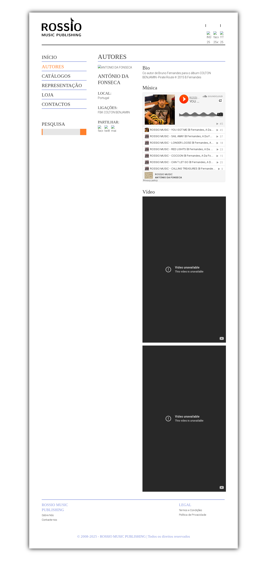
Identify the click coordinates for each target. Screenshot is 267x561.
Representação (62, 85)
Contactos (56, 104)
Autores (53, 66)
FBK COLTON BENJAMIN (114, 112)
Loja (48, 95)
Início (49, 57)
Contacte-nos (49, 519)
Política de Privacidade (192, 514)
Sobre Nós (48, 515)
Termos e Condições (190, 510)
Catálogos (56, 76)
